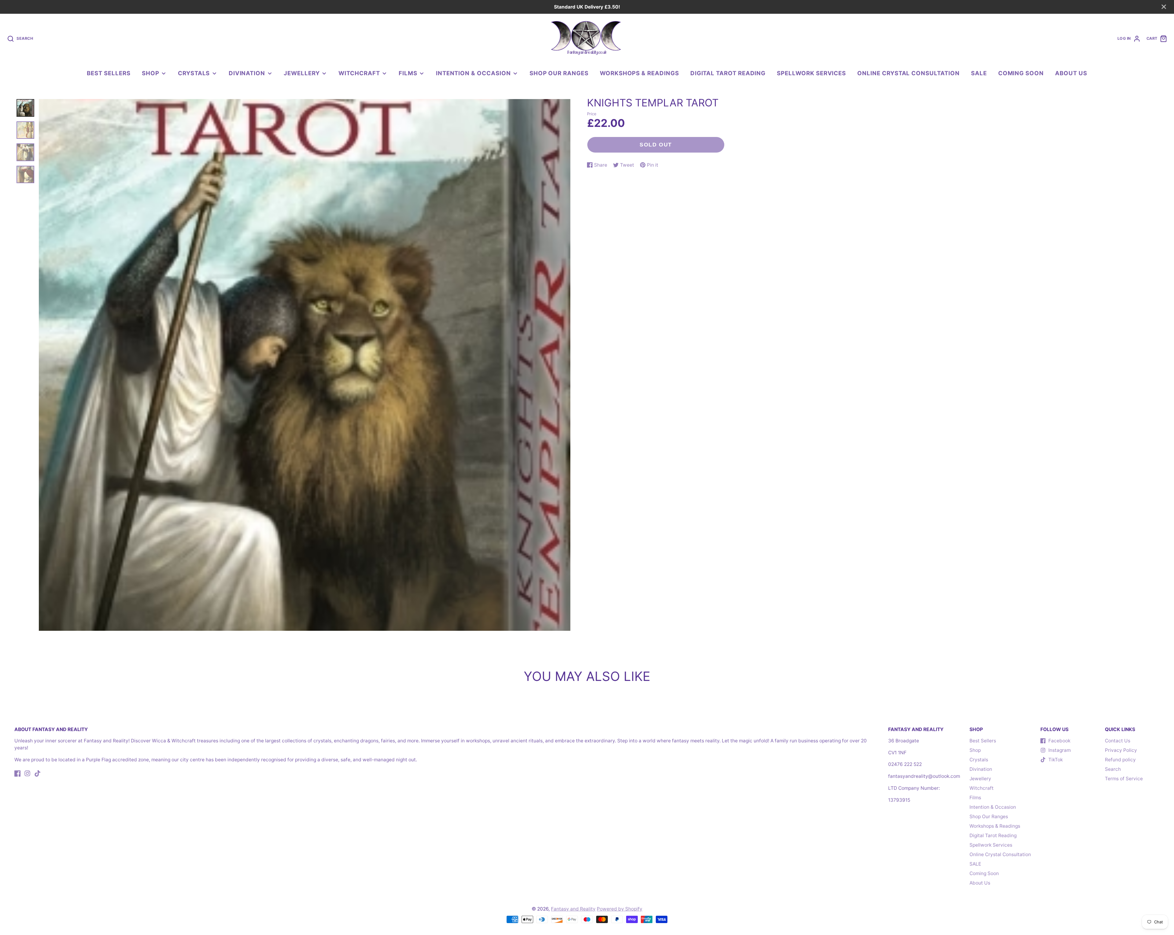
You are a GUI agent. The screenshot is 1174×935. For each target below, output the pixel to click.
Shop (150, 73)
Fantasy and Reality (573, 909)
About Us (1071, 73)
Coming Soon (1021, 73)
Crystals (194, 73)
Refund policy (1120, 760)
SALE (979, 73)
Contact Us (1117, 741)
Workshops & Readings (639, 73)
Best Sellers (108, 73)
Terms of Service (1124, 779)
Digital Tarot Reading (728, 73)
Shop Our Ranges (559, 73)
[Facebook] (17, 773)
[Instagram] (27, 773)
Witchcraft (359, 73)
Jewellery (301, 73)
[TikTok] (37, 773)
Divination (247, 73)
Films (408, 73)
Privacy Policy (1121, 750)
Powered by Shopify (619, 909)
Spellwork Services (811, 73)
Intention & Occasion (473, 73)
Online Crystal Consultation (908, 73)
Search (1113, 769)
